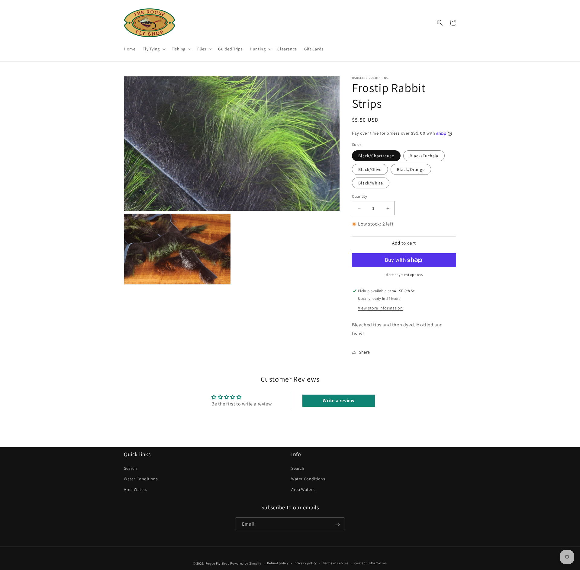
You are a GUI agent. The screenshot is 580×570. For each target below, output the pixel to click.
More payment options (404, 274)
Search (130, 468)
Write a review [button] (338, 400)
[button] (153, 49)
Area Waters (135, 489)
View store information (380, 308)
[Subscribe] (337, 524)
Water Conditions (141, 479)
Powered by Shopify (245, 563)
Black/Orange (411, 169)
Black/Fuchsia (424, 156)
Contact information (370, 563)
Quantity (359, 196)
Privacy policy (306, 563)
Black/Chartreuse (376, 156)
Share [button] (364, 352)
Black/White (370, 183)
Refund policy (277, 563)
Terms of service (335, 563)
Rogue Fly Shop (217, 563)
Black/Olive (370, 169)
